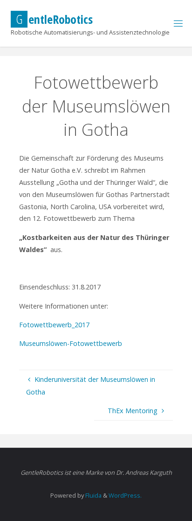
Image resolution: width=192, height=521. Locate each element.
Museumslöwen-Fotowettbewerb (70, 343)
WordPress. (125, 495)
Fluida (93, 495)
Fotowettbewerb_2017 (54, 324)
